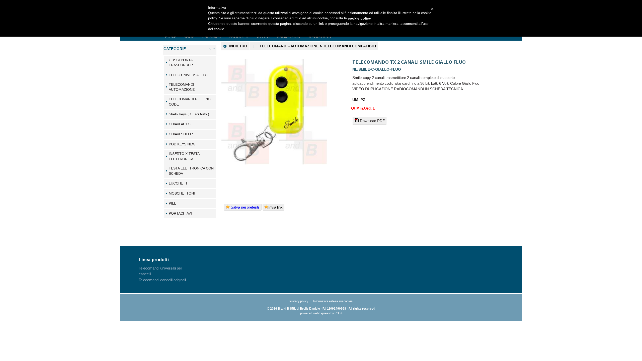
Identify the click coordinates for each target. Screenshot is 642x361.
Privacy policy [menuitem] (298, 301)
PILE (172, 203)
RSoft (338, 313)
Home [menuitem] (170, 37)
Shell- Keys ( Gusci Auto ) (189, 114)
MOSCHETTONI (182, 193)
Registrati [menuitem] (320, 37)
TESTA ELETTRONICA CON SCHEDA (191, 170)
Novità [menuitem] (263, 37)
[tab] (190, 62)
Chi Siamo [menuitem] (211, 37)
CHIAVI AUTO (180, 124)
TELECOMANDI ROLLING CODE (190, 101)
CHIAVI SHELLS (181, 134)
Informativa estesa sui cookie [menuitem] (333, 301)
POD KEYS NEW (182, 144)
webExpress (321, 313)
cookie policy (359, 18)
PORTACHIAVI (180, 213)
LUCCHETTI (179, 183)
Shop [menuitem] (189, 37)
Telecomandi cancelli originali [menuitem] (162, 280)
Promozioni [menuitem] (289, 37)
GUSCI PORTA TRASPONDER (181, 62)
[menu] (166, 274)
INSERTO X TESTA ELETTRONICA (184, 156)
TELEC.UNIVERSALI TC (188, 75)
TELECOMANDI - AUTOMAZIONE (182, 87)
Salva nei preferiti (245, 207)
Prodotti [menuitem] (238, 37)
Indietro (238, 46)
